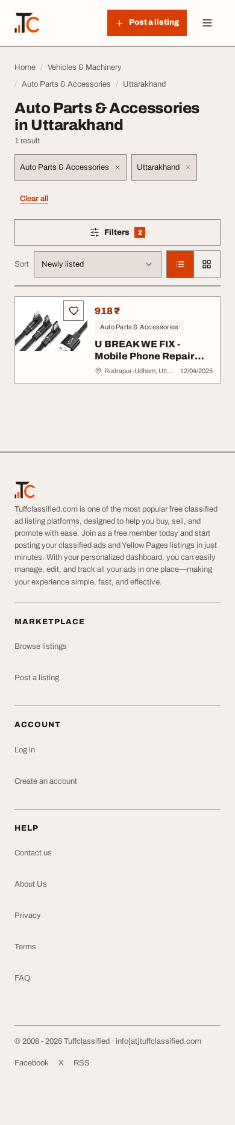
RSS (82, 1063)
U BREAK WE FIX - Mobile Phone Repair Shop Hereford (145, 356)
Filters (140, 234)
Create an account (45, 781)
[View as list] (180, 264)
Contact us (33, 853)
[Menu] (207, 23)
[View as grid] (206, 264)
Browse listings (40, 646)
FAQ (22, 978)
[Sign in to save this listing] (73, 310)
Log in (24, 750)
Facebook (31, 1063)
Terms (25, 947)
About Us (30, 884)
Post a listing (36, 678)
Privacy (27, 915)
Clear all (34, 198)
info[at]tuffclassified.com (158, 1041)
